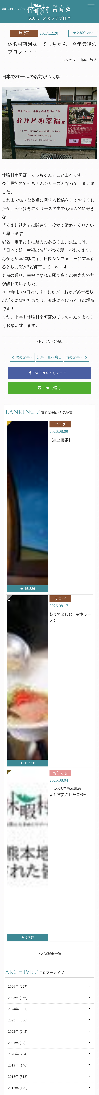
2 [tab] (49, 158)
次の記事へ (24, 357)
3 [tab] (51, 158)
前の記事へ (75, 357)
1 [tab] (47, 158)
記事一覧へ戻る (49, 357)
